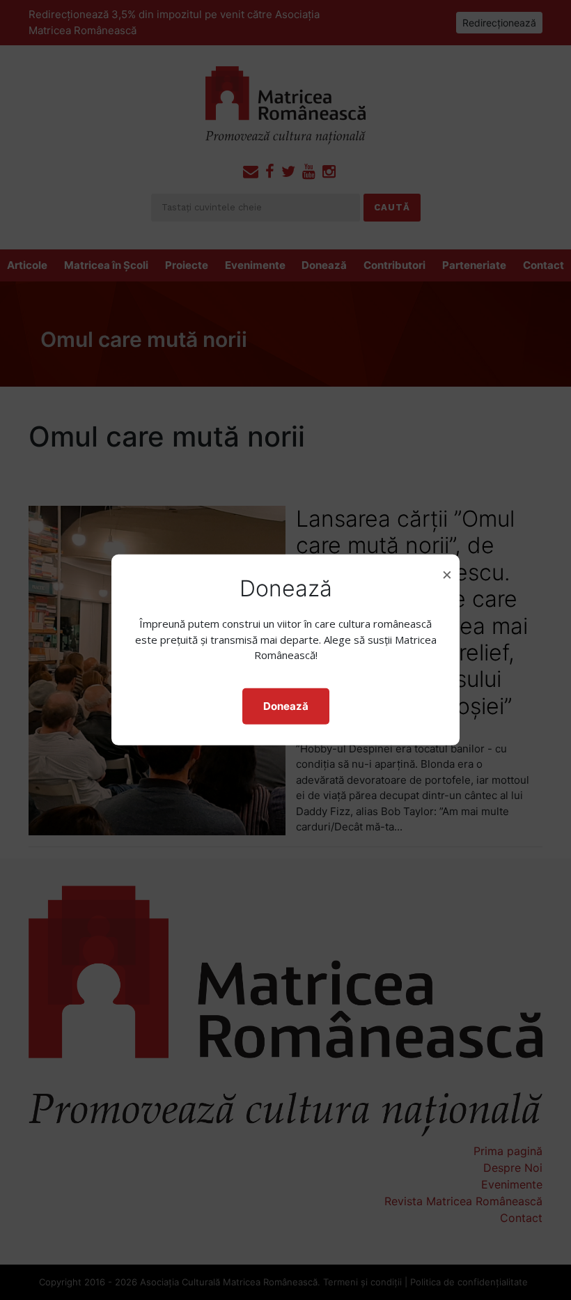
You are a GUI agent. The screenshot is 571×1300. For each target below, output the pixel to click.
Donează (285, 706)
